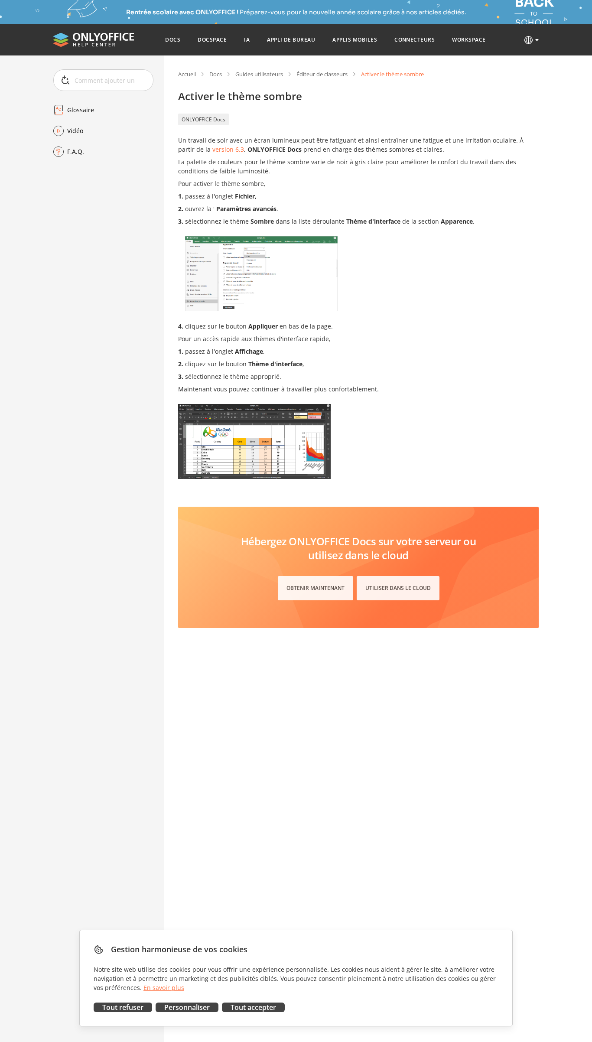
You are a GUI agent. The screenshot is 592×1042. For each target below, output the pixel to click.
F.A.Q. (75, 151)
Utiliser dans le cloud (398, 588)
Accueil (187, 74)
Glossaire (80, 110)
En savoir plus (163, 987)
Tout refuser (122, 1007)
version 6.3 (228, 149)
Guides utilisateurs (259, 74)
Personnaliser (187, 1007)
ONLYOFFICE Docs (203, 119)
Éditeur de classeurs (322, 74)
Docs (215, 74)
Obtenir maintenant (315, 588)
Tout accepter (253, 1007)
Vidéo (75, 131)
